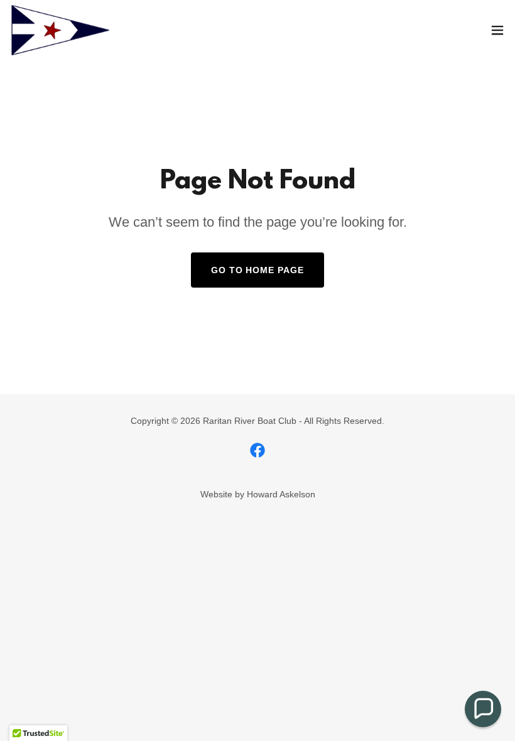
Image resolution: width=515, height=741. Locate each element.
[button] (497, 30)
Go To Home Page (258, 270)
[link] (60, 30)
